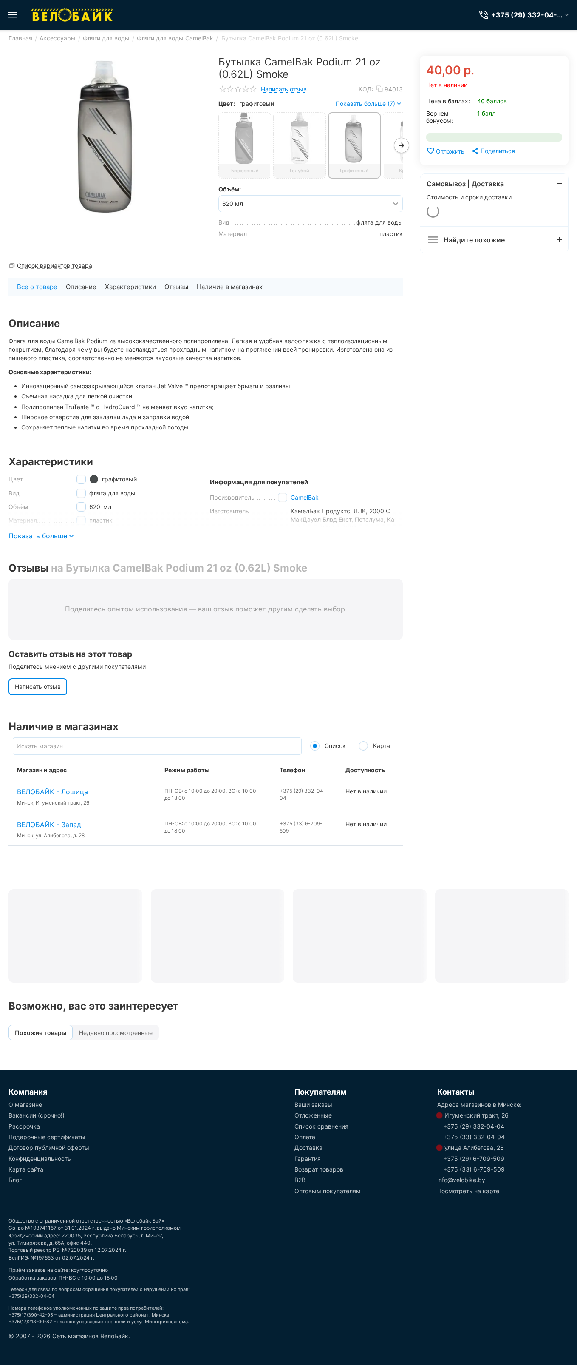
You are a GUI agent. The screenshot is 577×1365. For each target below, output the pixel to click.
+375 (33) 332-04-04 (474, 1136)
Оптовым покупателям (327, 1190)
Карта (380, 745)
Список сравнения (321, 1126)
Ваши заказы (313, 1104)
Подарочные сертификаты (46, 1136)
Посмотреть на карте (468, 1190)
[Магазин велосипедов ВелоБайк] (72, 15)
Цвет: (226, 103)
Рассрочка (24, 1126)
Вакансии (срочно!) (36, 1115)
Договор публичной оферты (48, 1147)
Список (334, 745)
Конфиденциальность (39, 1158)
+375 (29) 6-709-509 (473, 1158)
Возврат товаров (318, 1169)
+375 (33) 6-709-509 (474, 1169)
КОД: (366, 89)
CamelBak (305, 497)
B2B (299, 1179)
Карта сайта (25, 1169)
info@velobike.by (461, 1179)
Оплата (304, 1136)
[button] (493, 151)
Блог (15, 1179)
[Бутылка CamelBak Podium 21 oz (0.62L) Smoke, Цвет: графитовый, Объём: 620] (107, 136)
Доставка (308, 1147)
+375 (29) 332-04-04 (473, 1126)
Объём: (229, 189)
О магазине (25, 1104)
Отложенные (313, 1115)
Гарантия (307, 1158)
